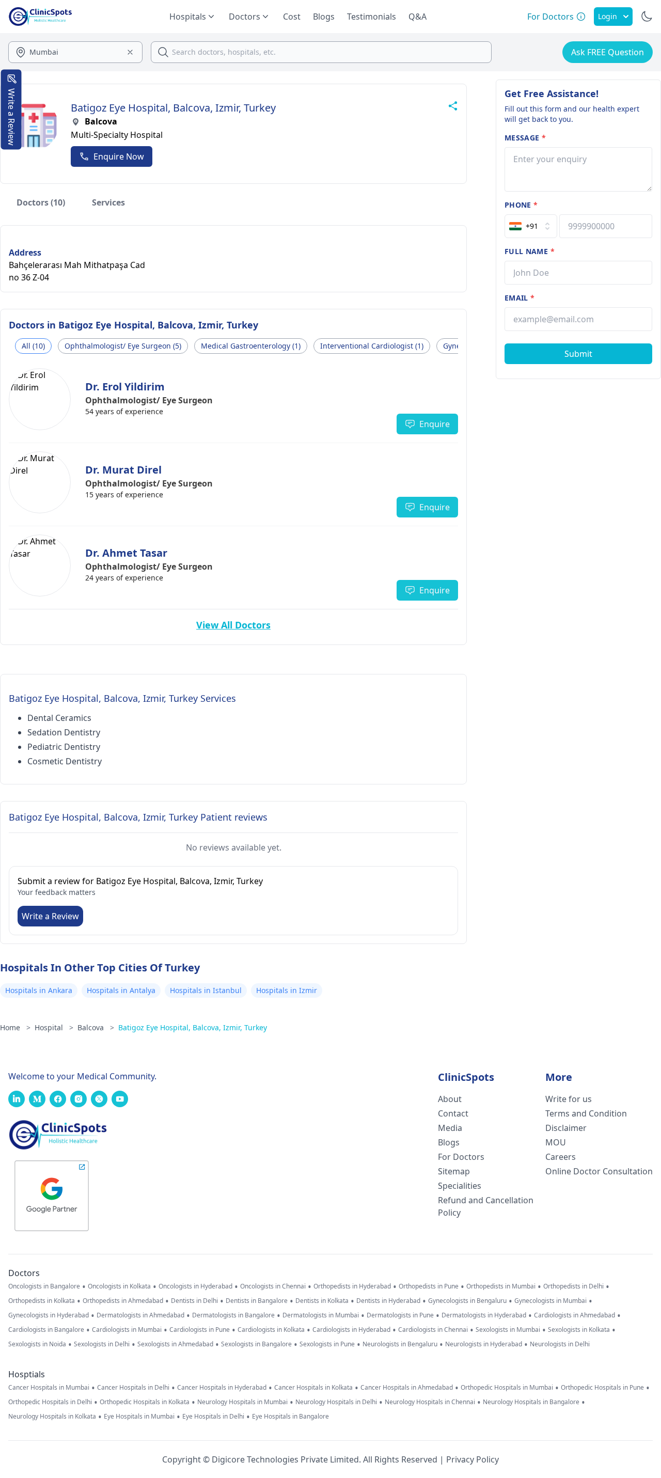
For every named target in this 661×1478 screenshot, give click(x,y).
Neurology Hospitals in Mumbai (242, 1402)
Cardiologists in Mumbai (127, 1330)
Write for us (568, 1099)
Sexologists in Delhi (102, 1344)
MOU (555, 1142)
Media (450, 1128)
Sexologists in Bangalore (256, 1344)
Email (519, 298)
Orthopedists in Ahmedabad (123, 1301)
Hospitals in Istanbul (206, 990)
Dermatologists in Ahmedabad (140, 1315)
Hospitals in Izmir (286, 990)
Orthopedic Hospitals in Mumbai (507, 1387)
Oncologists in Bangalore (44, 1286)
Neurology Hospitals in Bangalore (531, 1402)
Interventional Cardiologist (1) (371, 346)
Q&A (417, 16)
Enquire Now (118, 156)
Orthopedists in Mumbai (501, 1286)
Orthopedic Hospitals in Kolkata (145, 1402)
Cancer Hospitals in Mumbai (48, 1387)
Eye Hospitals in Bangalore (290, 1416)
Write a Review (50, 916)
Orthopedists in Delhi (573, 1286)
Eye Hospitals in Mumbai (139, 1416)
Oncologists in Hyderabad (195, 1286)
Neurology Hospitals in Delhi (336, 1402)
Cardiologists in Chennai (433, 1330)
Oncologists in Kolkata (119, 1286)
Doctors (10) (41, 202)
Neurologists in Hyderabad (483, 1344)
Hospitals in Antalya (121, 990)
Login (607, 16)
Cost (292, 16)
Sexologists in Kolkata (579, 1330)
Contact (453, 1113)
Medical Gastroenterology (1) (251, 346)
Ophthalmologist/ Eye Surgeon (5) (123, 346)
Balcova (95, 1027)
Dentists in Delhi (194, 1301)
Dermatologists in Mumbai (320, 1315)
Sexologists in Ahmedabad (175, 1344)
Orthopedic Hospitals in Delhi (50, 1402)
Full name (530, 251)
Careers (560, 1156)
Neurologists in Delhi (560, 1344)
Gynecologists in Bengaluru (467, 1301)
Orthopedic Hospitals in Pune (602, 1387)
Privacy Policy (472, 1459)
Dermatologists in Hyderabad (484, 1315)
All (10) (33, 346)
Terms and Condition (586, 1113)
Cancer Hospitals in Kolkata (313, 1387)
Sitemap (454, 1171)
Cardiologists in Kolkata (271, 1330)
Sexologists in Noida (37, 1344)
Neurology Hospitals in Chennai (430, 1402)
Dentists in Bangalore (257, 1301)
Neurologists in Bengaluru (400, 1344)
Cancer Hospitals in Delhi (133, 1387)
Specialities (459, 1185)
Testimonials (371, 16)
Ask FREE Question (607, 52)
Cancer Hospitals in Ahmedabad (406, 1387)
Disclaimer (566, 1128)
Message (525, 138)
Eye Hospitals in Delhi (213, 1416)
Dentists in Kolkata (322, 1301)
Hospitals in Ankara (38, 990)
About (450, 1099)
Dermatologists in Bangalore (233, 1315)
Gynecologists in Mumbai (550, 1301)
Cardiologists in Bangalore (46, 1330)
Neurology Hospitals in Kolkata (52, 1416)
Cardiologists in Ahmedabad (574, 1315)
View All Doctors (233, 625)
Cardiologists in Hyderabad (351, 1330)
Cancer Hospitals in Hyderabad (221, 1387)
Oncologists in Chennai (273, 1286)
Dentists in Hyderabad (388, 1301)
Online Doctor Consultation (599, 1171)
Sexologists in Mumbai (508, 1330)
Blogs (324, 16)
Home (15, 1027)
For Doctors (461, 1156)
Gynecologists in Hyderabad (48, 1315)
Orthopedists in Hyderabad (352, 1286)
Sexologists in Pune (327, 1344)
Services (108, 202)
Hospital (54, 1027)
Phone (521, 205)
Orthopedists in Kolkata (41, 1301)
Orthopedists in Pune (429, 1286)
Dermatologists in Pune (400, 1315)
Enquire (434, 424)
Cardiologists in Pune (199, 1330)
